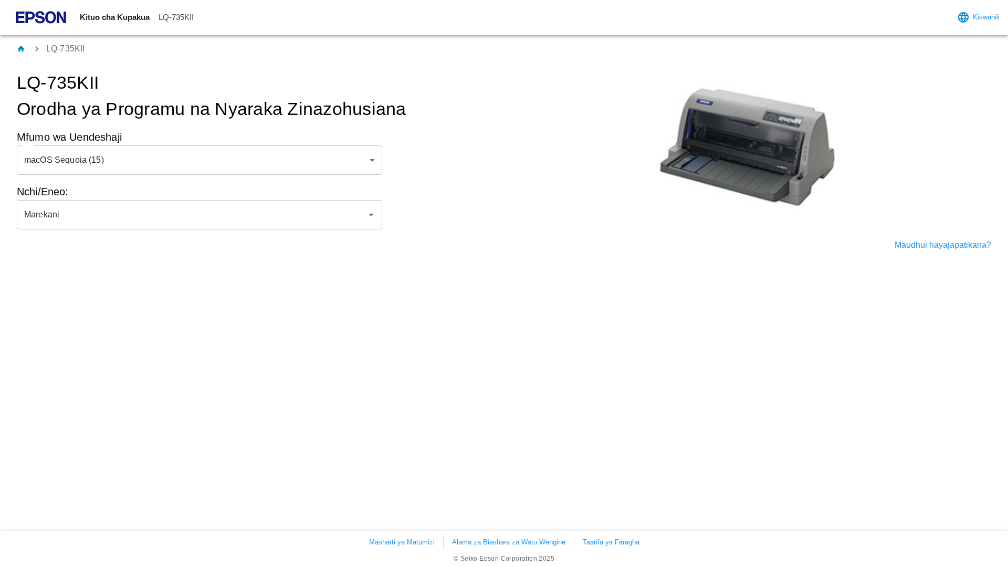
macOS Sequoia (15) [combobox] (64, 159)
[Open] (371, 214)
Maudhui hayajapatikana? (943, 244)
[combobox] (192, 215)
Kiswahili (986, 17)
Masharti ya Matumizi (402, 542)
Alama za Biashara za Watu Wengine (508, 542)
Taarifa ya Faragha (611, 542)
